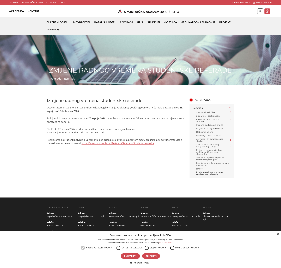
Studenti (153, 22)
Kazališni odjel (105, 22)
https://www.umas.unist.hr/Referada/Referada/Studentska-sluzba (118, 143)
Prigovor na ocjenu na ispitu (210, 128)
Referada (126, 22)
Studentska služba (205, 112)
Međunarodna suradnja (198, 22)
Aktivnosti (54, 29)
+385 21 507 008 (179, 225)
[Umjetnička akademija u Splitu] (148, 11)
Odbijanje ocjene (204, 132)
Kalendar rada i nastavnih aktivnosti (209, 120)
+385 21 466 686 (117, 225)
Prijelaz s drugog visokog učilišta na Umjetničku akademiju (209, 152)
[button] (140, 262)
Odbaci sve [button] (151, 256)
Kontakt (33, 11)
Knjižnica (170, 22)
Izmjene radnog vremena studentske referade (209, 173)
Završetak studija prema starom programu (212, 164)
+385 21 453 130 (148, 225)
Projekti (225, 22)
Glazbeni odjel (57, 22)
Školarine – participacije (208, 116)
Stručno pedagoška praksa (209, 125)
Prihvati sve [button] (130, 256)
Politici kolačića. (166, 242)
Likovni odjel (81, 22)
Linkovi (199, 168)
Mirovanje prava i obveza (208, 135)
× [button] (278, 234)
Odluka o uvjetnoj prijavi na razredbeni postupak (210, 158)
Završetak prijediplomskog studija (209, 140)
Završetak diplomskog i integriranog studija (208, 145)
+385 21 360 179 (55, 225)
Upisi (140, 22)
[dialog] (140, 249)
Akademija (16, 11)
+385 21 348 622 (86, 225)
